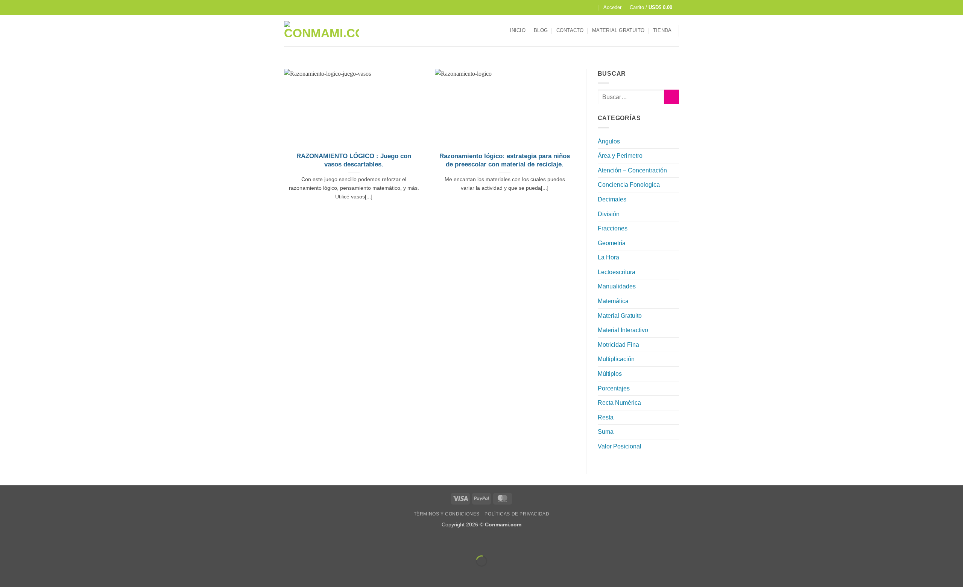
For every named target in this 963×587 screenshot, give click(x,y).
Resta (606, 417)
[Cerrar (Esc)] (73, 542)
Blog (541, 30)
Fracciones (612, 228)
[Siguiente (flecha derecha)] (29, 574)
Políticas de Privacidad (517, 514)
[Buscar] (592, 7)
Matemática (613, 301)
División (609, 214)
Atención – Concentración (632, 170)
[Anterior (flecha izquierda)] (7, 574)
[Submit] (671, 97)
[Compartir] (51, 542)
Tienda (662, 30)
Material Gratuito (618, 30)
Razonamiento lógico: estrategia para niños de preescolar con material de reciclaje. (504, 160)
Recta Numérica (619, 402)
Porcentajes (614, 388)
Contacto (570, 30)
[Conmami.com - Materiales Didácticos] (321, 30)
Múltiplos (610, 373)
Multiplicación (616, 359)
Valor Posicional (619, 446)
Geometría (612, 243)
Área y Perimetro (620, 155)
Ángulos (609, 141)
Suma (606, 431)
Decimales (612, 199)
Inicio (518, 30)
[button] (612, 7)
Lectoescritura (616, 272)
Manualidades (617, 286)
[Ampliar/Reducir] (7, 542)
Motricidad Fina (618, 345)
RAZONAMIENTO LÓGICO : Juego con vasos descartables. (353, 160)
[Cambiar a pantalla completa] (29, 542)
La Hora (608, 257)
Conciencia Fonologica (629, 184)
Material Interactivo (623, 330)
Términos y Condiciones (447, 514)
